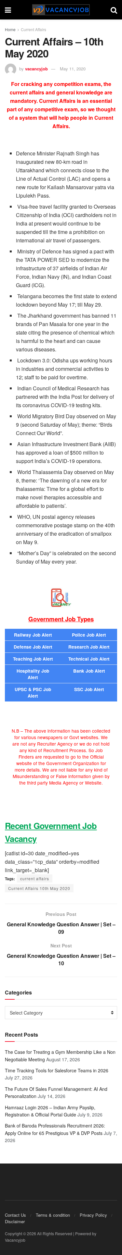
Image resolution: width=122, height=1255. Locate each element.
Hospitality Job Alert (33, 674)
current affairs (34, 878)
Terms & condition (53, 1215)
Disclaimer (15, 1221)
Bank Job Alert (89, 671)
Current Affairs (33, 29)
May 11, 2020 (73, 69)
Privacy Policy (93, 1215)
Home (10, 29)
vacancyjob (36, 69)
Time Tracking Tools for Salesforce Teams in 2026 (56, 1070)
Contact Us (15, 1215)
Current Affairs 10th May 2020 (39, 888)
